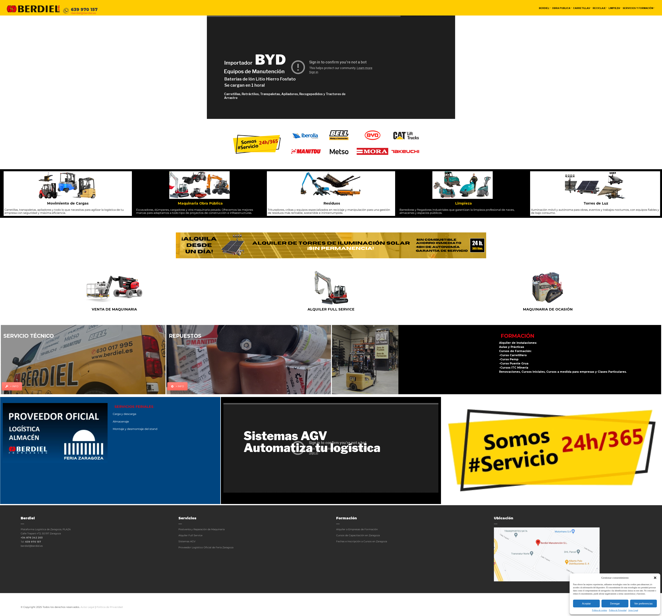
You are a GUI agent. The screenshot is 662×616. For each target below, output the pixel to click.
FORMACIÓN (517, 336)
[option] (306, 135)
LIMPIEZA (614, 8)
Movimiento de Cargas (68, 203)
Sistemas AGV (186, 541)
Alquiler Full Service (190, 535)
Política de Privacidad (617, 610)
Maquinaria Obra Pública (200, 203)
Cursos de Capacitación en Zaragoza (358, 535)
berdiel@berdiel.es (32, 545)
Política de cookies (599, 610)
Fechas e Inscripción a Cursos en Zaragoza (361, 541)
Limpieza (463, 203)
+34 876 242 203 (32, 537)
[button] (655, 577)
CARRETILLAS (581, 8)
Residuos (331, 203)
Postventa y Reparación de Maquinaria (201, 529)
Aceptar (586, 603)
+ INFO (14, 386)
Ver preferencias (643, 603)
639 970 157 (33, 541)
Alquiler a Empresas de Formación (357, 529)
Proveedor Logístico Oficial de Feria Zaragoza (205, 547)
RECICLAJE (599, 8)
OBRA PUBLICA (561, 8)
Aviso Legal (633, 610)
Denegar (615, 603)
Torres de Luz (596, 203)
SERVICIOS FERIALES (133, 407)
